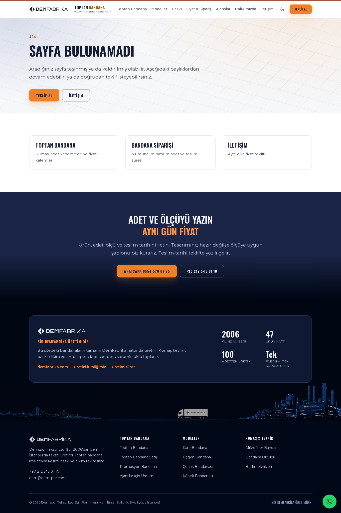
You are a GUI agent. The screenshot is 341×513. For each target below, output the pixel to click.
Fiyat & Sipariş (198, 9)
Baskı (177, 9)
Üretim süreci (124, 367)
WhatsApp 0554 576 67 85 (147, 271)
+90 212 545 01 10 (201, 271)
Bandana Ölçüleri (260, 457)
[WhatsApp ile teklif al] (330, 502)
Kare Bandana (195, 447)
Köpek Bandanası (198, 476)
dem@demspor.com (47, 478)
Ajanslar (223, 9)
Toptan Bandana (132, 9)
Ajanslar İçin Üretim (136, 476)
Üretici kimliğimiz (90, 367)
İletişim (267, 9)
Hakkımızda (245, 9)
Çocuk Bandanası (198, 466)
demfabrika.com (52, 367)
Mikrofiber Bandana (263, 447)
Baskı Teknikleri (259, 466)
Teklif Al (300, 9)
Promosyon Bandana (138, 466)
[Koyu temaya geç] (282, 9)
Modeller (159, 9)
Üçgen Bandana (197, 457)
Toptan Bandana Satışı (139, 457)
